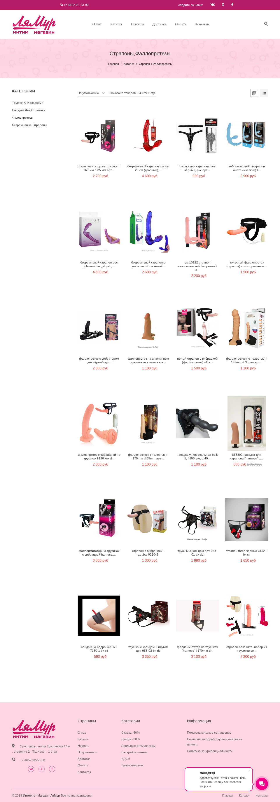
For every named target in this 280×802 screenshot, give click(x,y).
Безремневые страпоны (29, 125)
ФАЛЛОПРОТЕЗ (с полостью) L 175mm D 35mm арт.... (148, 456)
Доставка (159, 24)
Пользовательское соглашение (209, 732)
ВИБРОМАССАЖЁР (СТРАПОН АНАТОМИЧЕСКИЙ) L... (247, 168)
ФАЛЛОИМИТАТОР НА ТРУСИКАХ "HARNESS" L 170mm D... (197, 648)
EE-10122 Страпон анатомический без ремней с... (197, 266)
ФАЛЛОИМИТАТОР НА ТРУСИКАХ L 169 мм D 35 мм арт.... (99, 168)
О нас (97, 24)
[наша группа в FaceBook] (232, 5)
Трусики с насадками (27, 102)
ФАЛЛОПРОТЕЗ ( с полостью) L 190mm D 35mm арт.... (246, 360)
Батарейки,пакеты (134, 752)
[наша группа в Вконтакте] (31, 769)
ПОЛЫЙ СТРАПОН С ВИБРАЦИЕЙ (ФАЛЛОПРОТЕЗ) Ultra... (197, 360)
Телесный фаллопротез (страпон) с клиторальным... (246, 264)
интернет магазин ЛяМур (41, 795)
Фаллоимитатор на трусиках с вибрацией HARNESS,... (99, 552)
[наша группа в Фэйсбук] (52, 769)
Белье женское (132, 765)
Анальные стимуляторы (138, 745)
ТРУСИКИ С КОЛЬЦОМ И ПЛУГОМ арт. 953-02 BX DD (148, 648)
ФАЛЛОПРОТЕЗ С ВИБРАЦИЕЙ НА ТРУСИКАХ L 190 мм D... (99, 456)
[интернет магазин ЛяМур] (34, 24)
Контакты (202, 24)
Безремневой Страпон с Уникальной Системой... (148, 264)
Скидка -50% (130, 732)
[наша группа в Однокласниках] (223, 5)
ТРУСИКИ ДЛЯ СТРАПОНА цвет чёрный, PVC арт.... (197, 168)
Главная (113, 64)
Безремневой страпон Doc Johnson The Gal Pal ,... (99, 264)
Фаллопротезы (22, 117)
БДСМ (125, 758)
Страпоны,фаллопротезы (155, 64)
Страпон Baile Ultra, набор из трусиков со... (246, 648)
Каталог (116, 24)
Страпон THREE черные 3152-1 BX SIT (247, 552)
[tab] (254, 93)
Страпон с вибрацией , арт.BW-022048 (148, 552)
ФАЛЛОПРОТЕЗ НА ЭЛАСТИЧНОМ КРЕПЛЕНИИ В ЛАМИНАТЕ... (148, 360)
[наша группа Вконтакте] (212, 5)
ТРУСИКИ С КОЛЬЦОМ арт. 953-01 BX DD (197, 552)
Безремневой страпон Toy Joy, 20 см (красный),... (148, 168)
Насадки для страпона (28, 110)
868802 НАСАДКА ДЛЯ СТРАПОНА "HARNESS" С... (246, 456)
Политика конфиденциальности (210, 751)
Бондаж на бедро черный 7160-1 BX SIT (99, 648)
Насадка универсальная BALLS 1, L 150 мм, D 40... (197, 456)
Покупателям (87, 752)
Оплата (181, 24)
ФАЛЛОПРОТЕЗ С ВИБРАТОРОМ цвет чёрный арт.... (99, 360)
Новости (137, 24)
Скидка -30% (130, 739)
